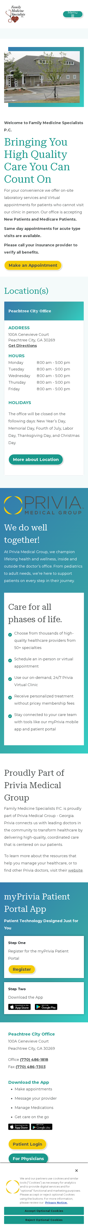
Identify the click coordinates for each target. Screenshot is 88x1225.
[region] (44, 1194)
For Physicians (28, 1158)
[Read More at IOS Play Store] (19, 1126)
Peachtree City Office (29, 311)
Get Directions (22, 345)
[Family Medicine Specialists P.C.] (15, 14)
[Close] (76, 1170)
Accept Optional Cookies (44, 1210)
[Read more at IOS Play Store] (19, 1007)
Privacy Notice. (56, 1202)
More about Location (36, 459)
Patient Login (27, 1144)
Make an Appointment (33, 265)
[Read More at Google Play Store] (41, 1126)
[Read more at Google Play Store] (46, 1007)
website (75, 870)
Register (22, 969)
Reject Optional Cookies (44, 1219)
